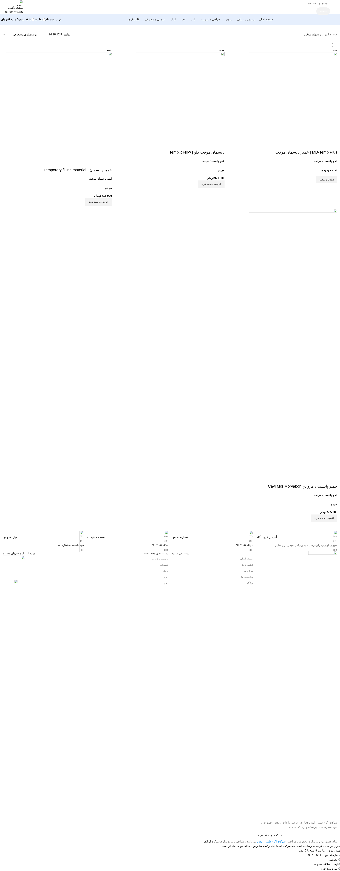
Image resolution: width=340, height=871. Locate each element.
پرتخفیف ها (247, 576)
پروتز (165, 570)
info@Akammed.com (71, 545)
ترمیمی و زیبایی (160, 558)
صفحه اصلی (246, 558)
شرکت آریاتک (212, 841)
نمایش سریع (98, 163)
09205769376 (14, 11)
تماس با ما (247, 564)
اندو (327, 34)
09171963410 (243, 545)
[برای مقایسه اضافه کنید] (107, 163)
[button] (98, 202)
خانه (334, 34)
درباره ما (248, 570)
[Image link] (322, 683)
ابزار (165, 576)
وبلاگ (250, 582)
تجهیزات (164, 564)
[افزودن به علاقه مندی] (88, 163)
